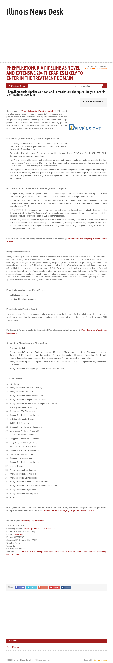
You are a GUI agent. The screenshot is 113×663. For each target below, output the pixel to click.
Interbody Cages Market (32, 521)
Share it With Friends (95, 101)
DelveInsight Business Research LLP (39, 529)
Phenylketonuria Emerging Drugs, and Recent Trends (69, 510)
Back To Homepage (99, 66)
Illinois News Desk (34, 11)
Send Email (18, 534)
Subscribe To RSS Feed (97, 69)
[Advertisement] (85, 38)
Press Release (12, 647)
